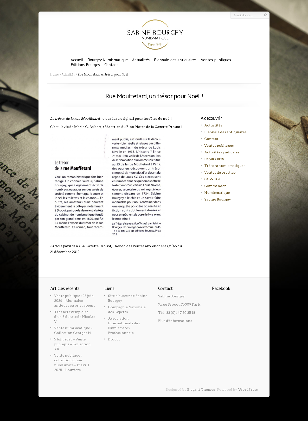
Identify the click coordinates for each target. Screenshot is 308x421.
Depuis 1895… (215, 159)
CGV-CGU (213, 179)
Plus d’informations (175, 321)
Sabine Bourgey (217, 199)
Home (54, 74)
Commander (215, 186)
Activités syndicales (221, 152)
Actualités (141, 59)
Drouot (114, 339)
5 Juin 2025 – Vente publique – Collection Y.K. (72, 344)
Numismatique (217, 193)
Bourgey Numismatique (108, 59)
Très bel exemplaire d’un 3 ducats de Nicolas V (74, 316)
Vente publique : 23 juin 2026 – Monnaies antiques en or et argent (74, 300)
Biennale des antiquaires (175, 59)
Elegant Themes (201, 389)
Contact (111, 64)
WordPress (248, 389)
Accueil (77, 59)
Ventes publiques (216, 59)
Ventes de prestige (220, 172)
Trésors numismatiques (224, 166)
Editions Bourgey (85, 64)
